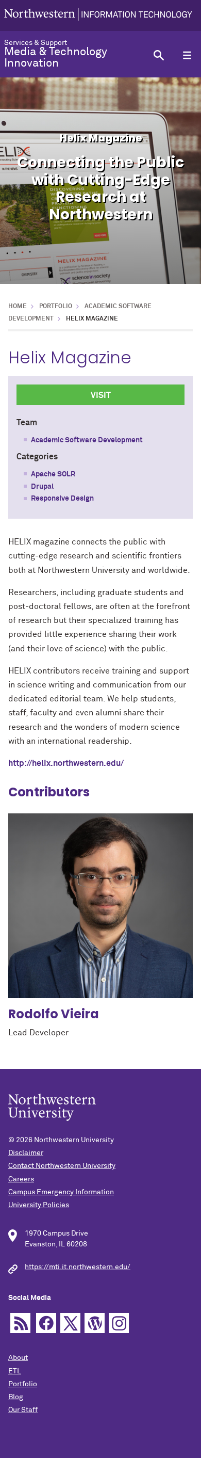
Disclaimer (25, 1153)
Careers (21, 1179)
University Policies (38, 1205)
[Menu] (187, 55)
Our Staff (23, 1410)
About (18, 1357)
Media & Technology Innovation (55, 57)
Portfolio (55, 306)
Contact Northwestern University (61, 1165)
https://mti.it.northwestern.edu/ (77, 1267)
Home (17, 306)
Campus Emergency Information (61, 1192)
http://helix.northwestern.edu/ (66, 763)
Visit (101, 395)
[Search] (158, 55)
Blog (15, 1397)
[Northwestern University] (98, 15)
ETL (14, 1371)
